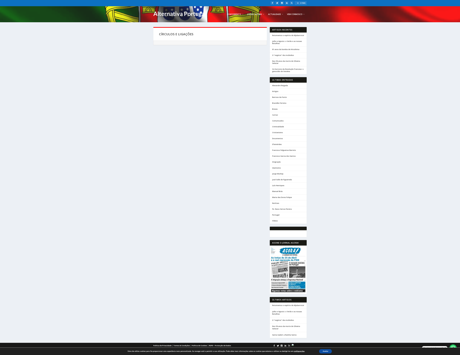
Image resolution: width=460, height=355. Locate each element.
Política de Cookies (199, 345)
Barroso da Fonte (279, 97)
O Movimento (234, 14)
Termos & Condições (181, 345)
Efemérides (277, 144)
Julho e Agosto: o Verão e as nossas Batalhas (287, 42)
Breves (275, 109)
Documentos (277, 138)
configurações (299, 351)
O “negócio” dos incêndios (283, 55)
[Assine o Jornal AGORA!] (288, 270)
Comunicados (278, 121)
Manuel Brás (277, 191)
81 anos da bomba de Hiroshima (285, 49)
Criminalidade (278, 126)
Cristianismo (277, 132)
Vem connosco (294, 14)
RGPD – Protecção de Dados (220, 345)
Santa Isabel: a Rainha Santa (284, 335)
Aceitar (325, 351)
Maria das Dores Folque (282, 197)
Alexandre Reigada (280, 85)
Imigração (276, 162)
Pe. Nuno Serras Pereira (282, 209)
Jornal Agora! (254, 14)
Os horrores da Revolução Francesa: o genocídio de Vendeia (288, 70)
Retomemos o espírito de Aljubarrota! (288, 35)
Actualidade (274, 14)
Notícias (275, 203)
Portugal (275, 215)
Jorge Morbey (277, 174)
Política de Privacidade (162, 345)
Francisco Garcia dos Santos (284, 156)
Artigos (275, 91)
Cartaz (275, 115)
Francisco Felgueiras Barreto (284, 150)
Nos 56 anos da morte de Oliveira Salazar (286, 62)
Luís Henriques (278, 185)
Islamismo (276, 168)
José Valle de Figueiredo (282, 179)
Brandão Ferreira (279, 103)
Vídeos (275, 221)
